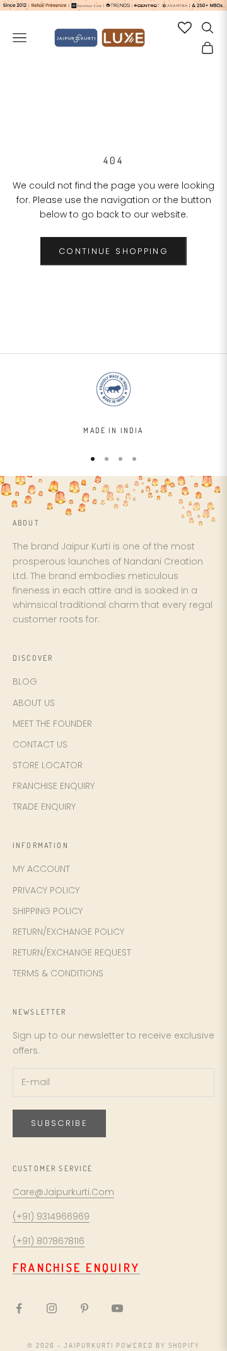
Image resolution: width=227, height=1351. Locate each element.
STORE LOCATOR (48, 765)
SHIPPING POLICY (48, 911)
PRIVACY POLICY (46, 890)
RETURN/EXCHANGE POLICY (68, 931)
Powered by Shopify (158, 1345)
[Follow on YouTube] (117, 1308)
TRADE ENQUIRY (44, 806)
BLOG (25, 681)
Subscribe (59, 1123)
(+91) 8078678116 (48, 1241)
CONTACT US (40, 744)
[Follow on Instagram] (51, 1308)
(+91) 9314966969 (51, 1216)
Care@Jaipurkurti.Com (63, 1192)
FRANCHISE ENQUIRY (54, 786)
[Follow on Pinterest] (84, 1308)
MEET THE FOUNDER (52, 723)
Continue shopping (113, 251)
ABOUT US (34, 703)
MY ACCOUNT (41, 869)
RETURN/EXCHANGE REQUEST (72, 952)
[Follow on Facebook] (19, 1308)
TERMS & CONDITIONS (58, 973)
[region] (113, 403)
